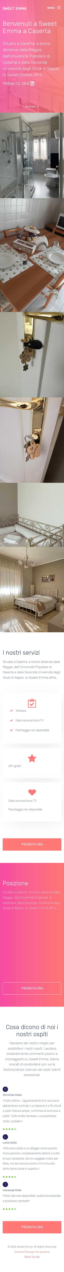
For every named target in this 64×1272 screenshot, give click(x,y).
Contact (18, 1251)
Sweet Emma (14, 8)
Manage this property (37, 1251)
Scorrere (30, 106)
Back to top (32, 1256)
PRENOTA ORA (16, 83)
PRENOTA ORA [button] (32, 844)
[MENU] (58, 7)
